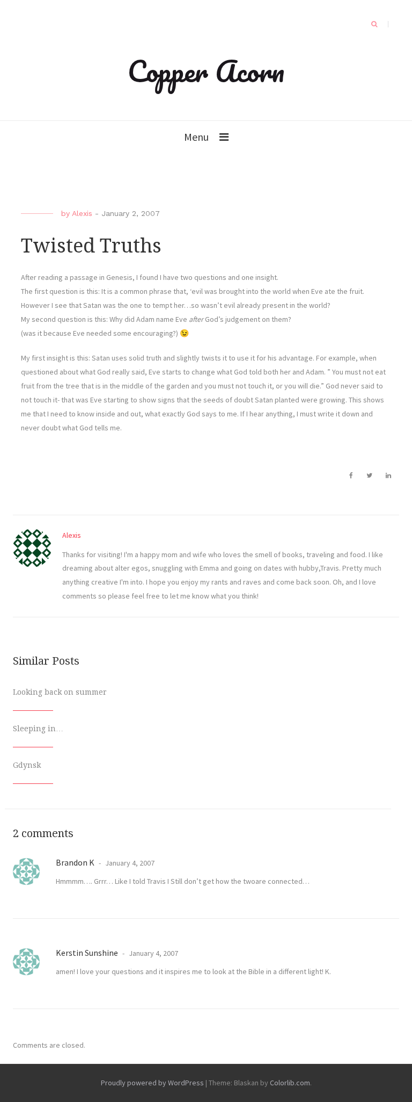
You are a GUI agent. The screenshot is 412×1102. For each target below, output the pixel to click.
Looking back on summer (60, 692)
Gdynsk (27, 765)
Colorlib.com (290, 1082)
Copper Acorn (206, 71)
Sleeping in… (38, 728)
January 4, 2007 (129, 863)
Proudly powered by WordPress (152, 1082)
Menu (196, 136)
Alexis (82, 213)
